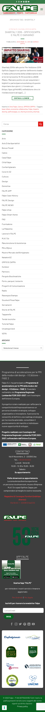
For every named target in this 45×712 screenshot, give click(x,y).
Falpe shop (6, 210)
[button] (41, 9)
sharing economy (26, 112)
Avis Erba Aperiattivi (11, 143)
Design (5, 181)
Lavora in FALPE (9, 233)
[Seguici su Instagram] (19, 2)
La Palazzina (7, 229)
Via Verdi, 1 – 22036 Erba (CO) (22, 503)
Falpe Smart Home (10, 214)
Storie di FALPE (8, 310)
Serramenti (7, 305)
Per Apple (28, 597)
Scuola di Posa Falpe (11, 300)
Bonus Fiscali (8, 148)
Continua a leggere (22, 98)
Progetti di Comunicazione (13, 286)
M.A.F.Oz (5, 238)
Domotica (6, 186)
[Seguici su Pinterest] (23, 2)
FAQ (3, 219)
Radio (4, 290)
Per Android (17, 597)
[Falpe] (20, 9)
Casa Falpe (6, 157)
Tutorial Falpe (8, 324)
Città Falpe (6, 162)
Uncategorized (8, 328)
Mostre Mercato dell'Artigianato (15, 252)
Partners (6, 271)
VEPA (4, 333)
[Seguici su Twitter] (21, 2)
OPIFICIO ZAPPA (9, 262)
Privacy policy (22, 706)
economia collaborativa (19, 109)
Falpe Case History (10, 195)
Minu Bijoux (7, 248)
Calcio (4, 153)
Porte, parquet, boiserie (12, 281)
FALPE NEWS (8, 205)
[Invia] (40, 124)
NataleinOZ (7, 257)
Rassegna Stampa (10, 295)
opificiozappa (12, 112)
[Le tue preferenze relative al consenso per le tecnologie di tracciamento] (4, 707)
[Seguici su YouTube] (28, 2)
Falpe (30, 109)
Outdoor (5, 267)
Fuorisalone (7, 224)
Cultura (5, 176)
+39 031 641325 (24, 460)
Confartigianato (9, 167)
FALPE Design (8, 200)
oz (19, 112)
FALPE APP (7, 191)
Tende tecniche (9, 319)
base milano (6, 109)
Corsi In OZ (6, 172)
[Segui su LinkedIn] (26, 2)
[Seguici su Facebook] (16, 2)
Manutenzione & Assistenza (14, 243)
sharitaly (36, 112)
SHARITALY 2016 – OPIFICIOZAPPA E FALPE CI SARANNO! (22, 34)
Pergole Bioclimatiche (11, 276)
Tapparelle (6, 314)
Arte (4, 138)
